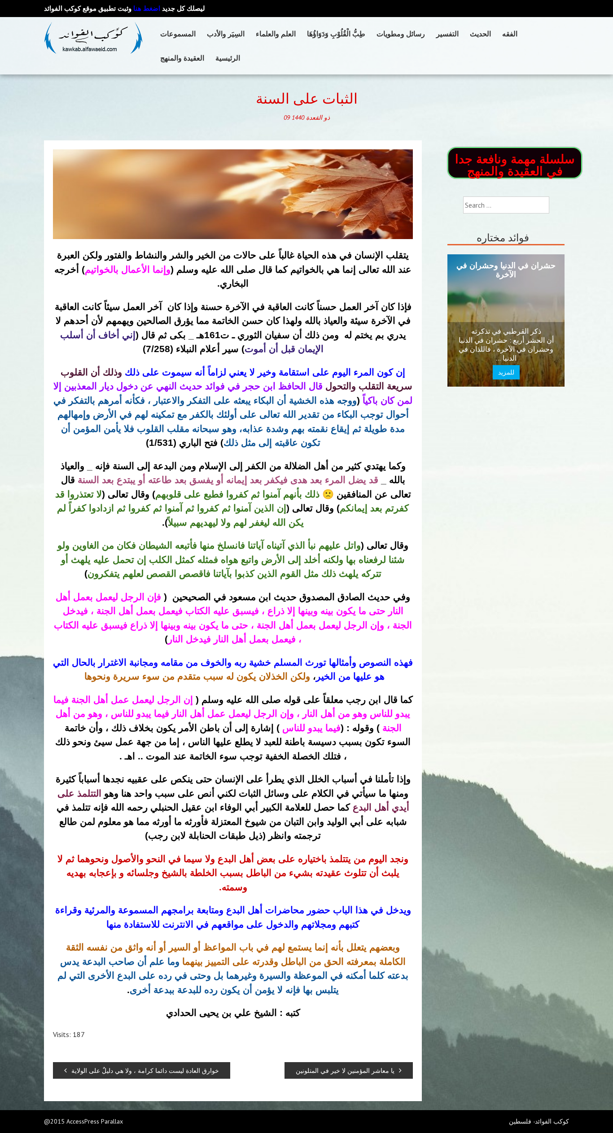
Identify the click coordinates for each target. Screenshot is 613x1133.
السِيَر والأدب (226, 33)
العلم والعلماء (276, 33)
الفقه (509, 33)
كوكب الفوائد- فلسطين (539, 1121)
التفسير (447, 33)
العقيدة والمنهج (182, 57)
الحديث (480, 33)
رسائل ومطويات (401, 33)
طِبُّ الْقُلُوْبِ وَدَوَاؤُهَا (336, 33)
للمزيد (506, 372)
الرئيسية (227, 57)
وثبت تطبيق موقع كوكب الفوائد (102, 8)
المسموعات (178, 33)
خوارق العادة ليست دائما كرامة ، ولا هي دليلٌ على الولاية (145, 1070)
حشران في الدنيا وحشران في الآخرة (506, 269)
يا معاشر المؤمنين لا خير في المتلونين (345, 1070)
